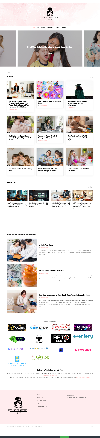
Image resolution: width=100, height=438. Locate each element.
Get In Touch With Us (42, 406)
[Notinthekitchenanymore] (50, 14)
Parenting (43, 27)
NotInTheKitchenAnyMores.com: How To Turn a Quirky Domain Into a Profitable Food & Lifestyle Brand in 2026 (60, 205)
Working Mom (50, 27)
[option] (50, 48)
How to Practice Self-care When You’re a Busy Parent (79, 170)
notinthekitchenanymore (83, 377)
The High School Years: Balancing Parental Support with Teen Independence (77, 103)
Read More (50, 53)
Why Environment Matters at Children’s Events (49, 102)
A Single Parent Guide (46, 245)
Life (38, 27)
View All (91, 77)
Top (92, 426)
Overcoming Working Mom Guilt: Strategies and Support (47, 137)
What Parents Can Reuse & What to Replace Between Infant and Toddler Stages (78, 138)
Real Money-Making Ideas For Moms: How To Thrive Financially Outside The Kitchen (64, 295)
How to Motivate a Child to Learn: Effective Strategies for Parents (47, 170)
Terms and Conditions (42, 400)
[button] (91, 187)
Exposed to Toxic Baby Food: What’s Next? (51, 270)
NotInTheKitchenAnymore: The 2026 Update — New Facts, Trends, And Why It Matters (17, 204)
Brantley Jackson (13, 173)
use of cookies (56, 436)
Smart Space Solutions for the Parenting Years (20, 170)
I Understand (64, 436)
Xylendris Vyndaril (13, 109)
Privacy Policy (40, 397)
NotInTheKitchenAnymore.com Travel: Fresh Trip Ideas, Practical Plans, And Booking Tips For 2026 (38, 204)
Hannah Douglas (72, 107)
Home (34, 27)
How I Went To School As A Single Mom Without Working (50, 46)
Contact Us (64, 27)
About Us (57, 27)
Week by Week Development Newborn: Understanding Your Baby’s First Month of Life (20, 138)
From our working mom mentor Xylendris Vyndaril (21, 234)
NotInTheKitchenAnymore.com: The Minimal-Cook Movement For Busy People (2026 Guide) (82, 204)
